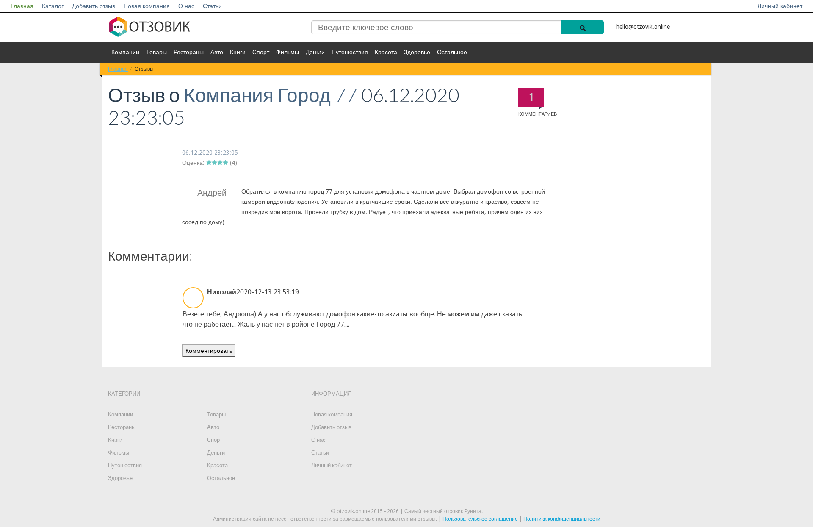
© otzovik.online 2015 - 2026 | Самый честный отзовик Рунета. (407, 511)
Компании (125, 52)
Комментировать (208, 350)
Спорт (260, 52)
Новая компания (147, 6)
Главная (22, 6)
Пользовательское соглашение (480, 519)
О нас (186, 6)
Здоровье (417, 52)
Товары (156, 52)
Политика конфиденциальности (561, 519)
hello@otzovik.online (643, 26)
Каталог (53, 6)
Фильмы (287, 52)
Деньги (315, 52)
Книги (238, 52)
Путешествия (350, 52)
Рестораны (189, 52)
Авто (216, 52)
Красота (386, 52)
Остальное (452, 52)
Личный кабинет (780, 6)
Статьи (212, 6)
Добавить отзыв (93, 6)
